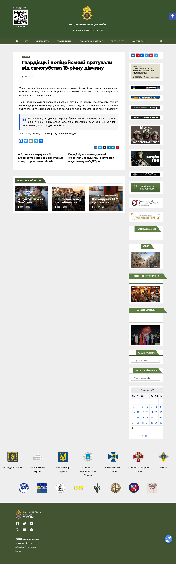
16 (161, 412)
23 (161, 417)
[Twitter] (147, 55)
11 (138, 412)
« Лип (145, 436)
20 (147, 417)
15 (156, 412)
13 (147, 412)
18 (138, 417)
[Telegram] (156, 55)
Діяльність (43, 41)
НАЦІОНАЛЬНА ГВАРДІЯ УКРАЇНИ (88, 24)
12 (142, 412)
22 (156, 417)
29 (156, 423)
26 (142, 423)
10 (133, 412)
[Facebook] (133, 55)
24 (133, 423)
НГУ (26, 41)
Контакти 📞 (139, 41)
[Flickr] (142, 55)
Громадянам (65, 41)
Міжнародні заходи (108, 195)
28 (152, 423)
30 (161, 423)
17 (133, 417)
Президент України (12, 467)
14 (152, 412)
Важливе (26, 57)
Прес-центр (118, 41)
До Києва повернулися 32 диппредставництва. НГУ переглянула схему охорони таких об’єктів (40, 158)
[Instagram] (138, 55)
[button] (172, 16)
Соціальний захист (91, 41)
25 (138, 423)
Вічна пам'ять (32, 195)
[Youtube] (151, 55)
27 (147, 423)
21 (152, 417)
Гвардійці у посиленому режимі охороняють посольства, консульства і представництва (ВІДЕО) (91, 158)
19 (142, 417)
